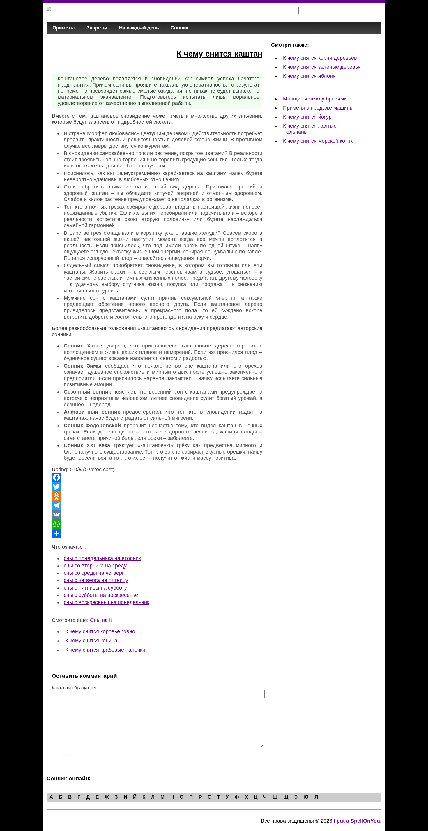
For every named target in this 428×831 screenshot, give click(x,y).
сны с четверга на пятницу (96, 580)
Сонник (179, 28)
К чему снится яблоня (309, 76)
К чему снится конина (91, 640)
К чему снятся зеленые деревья (322, 67)
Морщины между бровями (315, 99)
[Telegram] (157, 505)
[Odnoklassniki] (157, 496)
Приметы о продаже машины (318, 108)
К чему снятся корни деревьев (320, 58)
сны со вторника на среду (95, 566)
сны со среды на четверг (94, 573)
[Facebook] (157, 477)
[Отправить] (157, 533)
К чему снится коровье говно (100, 631)
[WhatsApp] (157, 524)
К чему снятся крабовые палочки (105, 650)
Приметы (63, 28)
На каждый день (139, 28)
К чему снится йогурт (308, 117)
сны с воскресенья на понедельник (106, 602)
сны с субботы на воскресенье (101, 595)
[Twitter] (157, 486)
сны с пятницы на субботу (95, 588)
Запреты (96, 28)
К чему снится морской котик (318, 141)
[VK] (157, 514)
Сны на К (101, 620)
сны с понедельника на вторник (102, 558)
